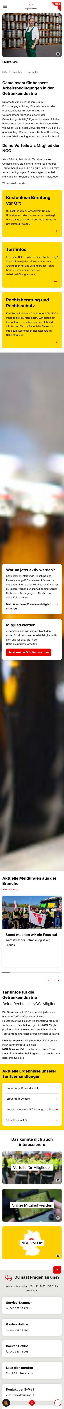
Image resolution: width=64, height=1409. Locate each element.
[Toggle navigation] (5, 6)
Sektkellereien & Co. (17, 1120)
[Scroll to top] (57, 1270)
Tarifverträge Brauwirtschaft (21, 1088)
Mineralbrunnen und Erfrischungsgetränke (29, 1109)
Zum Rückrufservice (17, 1373)
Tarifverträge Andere (17, 1098)
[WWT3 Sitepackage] (56, 6)
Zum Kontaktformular (18, 1395)
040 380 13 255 (18, 1329)
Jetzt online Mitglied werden (28, 652)
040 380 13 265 (18, 1351)
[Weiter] (58, 980)
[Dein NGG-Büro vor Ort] (32, 1403)
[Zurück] (48, 980)
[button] (6, 1402)
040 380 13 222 (18, 1308)
